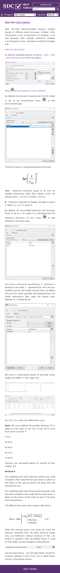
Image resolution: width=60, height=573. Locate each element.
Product (8, 14)
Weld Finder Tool (32, 556)
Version (41, 14)
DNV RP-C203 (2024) (14, 50)
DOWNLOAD (46, 5)
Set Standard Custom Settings (31, 91)
